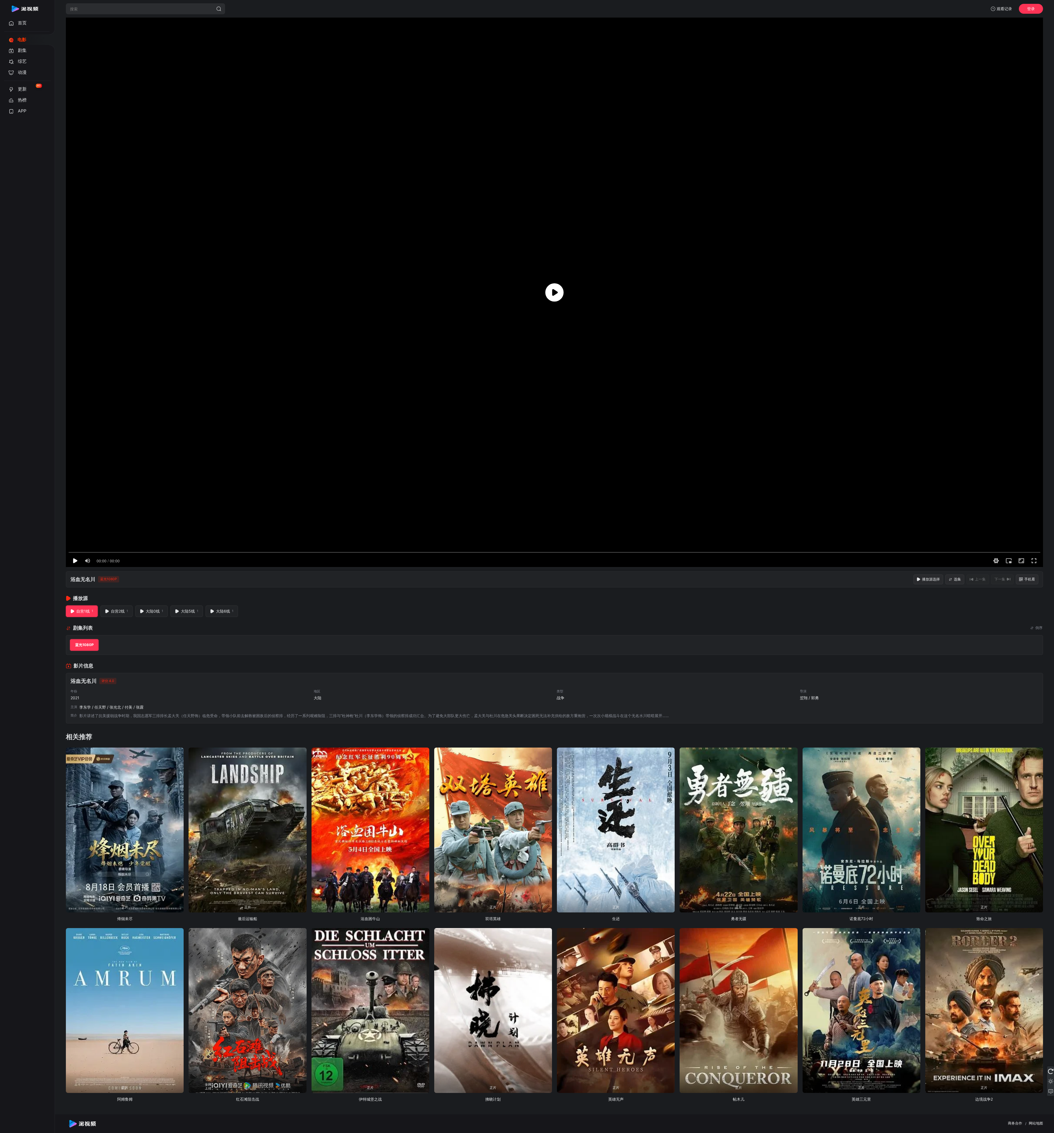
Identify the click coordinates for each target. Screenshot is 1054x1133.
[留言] (1050, 1091)
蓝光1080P (84, 644)
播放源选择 (931, 579)
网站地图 (1036, 1123)
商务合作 (1015, 1123)
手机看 (1029, 579)
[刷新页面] (1050, 1071)
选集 (957, 579)
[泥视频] (24, 8)
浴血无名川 (83, 579)
